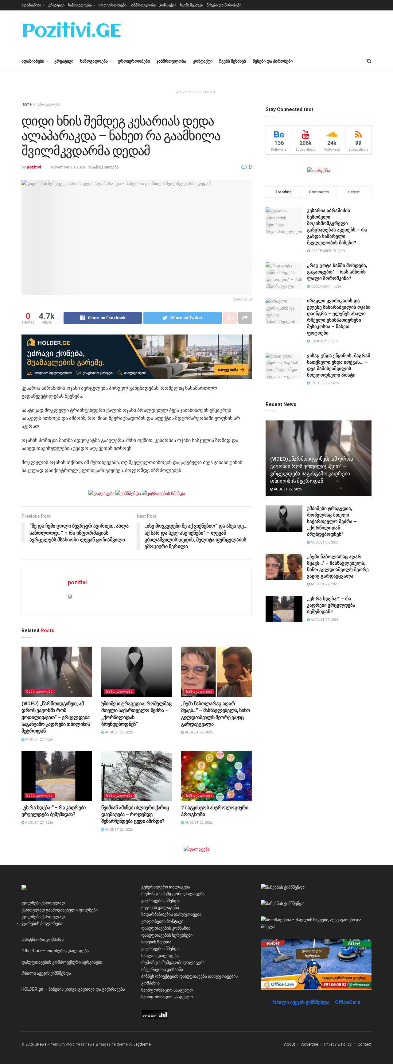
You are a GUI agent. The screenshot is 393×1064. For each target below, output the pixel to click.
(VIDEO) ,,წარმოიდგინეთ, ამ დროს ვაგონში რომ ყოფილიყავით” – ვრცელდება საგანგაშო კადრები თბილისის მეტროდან (55, 717)
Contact (365, 1044)
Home (26, 104)
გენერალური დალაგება (165, 886)
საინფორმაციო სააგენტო (167, 990)
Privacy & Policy (338, 1044)
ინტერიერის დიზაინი (162, 969)
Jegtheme (142, 1044)
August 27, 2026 (38, 739)
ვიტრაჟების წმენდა (160, 900)
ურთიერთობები (112, 5)
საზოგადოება (80, 5)
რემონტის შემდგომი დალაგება (172, 893)
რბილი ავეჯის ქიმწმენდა (46, 973)
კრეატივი (56, 5)
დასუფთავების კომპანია (165, 928)
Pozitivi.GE (71, 32)
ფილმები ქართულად (43, 902)
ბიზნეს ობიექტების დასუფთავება (174, 976)
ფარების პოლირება (41, 923)
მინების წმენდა (156, 941)
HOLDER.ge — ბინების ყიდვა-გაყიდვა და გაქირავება (73, 989)
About (289, 1044)
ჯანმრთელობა (143, 5)
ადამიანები (31, 5)
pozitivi (34, 167)
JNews (41, 1044)
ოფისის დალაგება (160, 907)
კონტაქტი (167, 5)
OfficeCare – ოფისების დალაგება (55, 950)
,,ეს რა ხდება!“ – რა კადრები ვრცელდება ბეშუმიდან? (331, 605)
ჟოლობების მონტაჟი (162, 921)
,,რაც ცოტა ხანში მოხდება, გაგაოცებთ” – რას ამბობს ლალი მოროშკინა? (337, 272)
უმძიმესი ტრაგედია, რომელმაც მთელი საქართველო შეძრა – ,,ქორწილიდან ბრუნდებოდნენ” (332, 521)
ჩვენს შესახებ (191, 5)
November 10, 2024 (68, 167)
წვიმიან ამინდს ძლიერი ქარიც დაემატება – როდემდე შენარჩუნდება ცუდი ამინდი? (135, 814)
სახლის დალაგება (160, 955)
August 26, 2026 (118, 830)
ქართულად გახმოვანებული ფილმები (59, 909)
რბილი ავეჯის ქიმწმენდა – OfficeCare (316, 1002)
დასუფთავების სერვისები (167, 935)
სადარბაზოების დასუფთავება (171, 914)
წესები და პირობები (224, 5)
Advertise (309, 1044)
